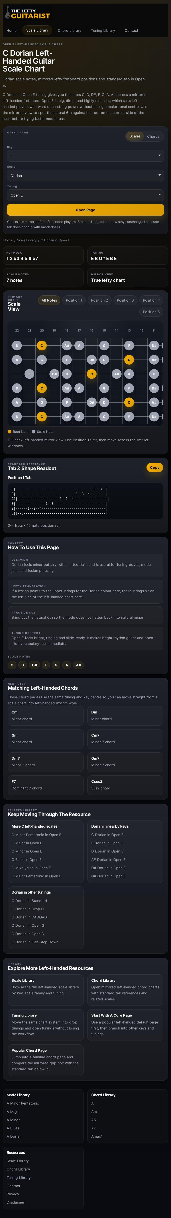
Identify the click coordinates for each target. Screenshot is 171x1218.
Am (94, 1111)
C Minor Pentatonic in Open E (36, 835)
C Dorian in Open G (28, 925)
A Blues (13, 1128)
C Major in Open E (27, 843)
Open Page (85, 210)
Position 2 (99, 300)
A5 (93, 1120)
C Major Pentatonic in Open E (36, 876)
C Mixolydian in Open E (31, 868)
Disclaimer (15, 1202)
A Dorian (14, 1136)
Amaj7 (96, 1136)
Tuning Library (103, 30)
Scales (135, 136)
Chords (153, 136)
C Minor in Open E (27, 851)
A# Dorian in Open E (108, 859)
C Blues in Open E (27, 859)
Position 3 (125, 300)
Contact (131, 30)
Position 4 (151, 300)
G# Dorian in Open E (108, 876)
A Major (13, 1111)
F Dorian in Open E (107, 843)
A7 (93, 1128)
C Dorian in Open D (28, 934)
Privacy (13, 1194)
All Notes (49, 300)
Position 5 (151, 312)
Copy (155, 467)
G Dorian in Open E (107, 835)
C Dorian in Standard (29, 900)
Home (11, 30)
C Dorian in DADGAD (29, 917)
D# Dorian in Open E (108, 868)
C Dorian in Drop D (28, 909)
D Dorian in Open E (107, 851)
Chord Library (69, 30)
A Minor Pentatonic (23, 1103)
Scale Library (37, 30)
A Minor (13, 1120)
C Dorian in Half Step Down (35, 942)
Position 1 (74, 300)
